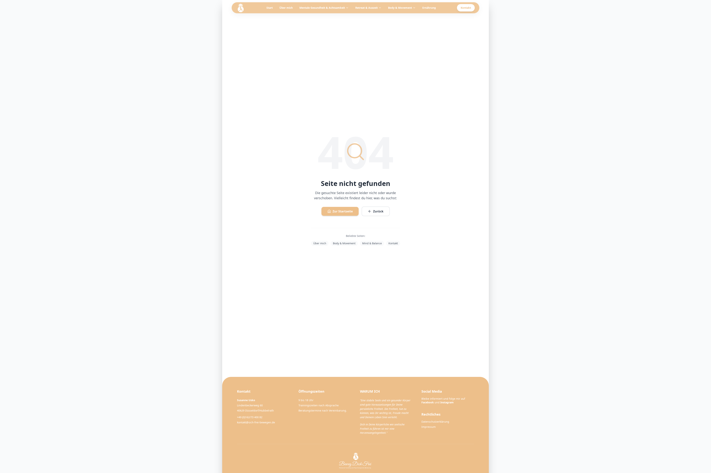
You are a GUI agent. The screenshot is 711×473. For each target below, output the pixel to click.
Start (269, 7)
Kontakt (466, 7)
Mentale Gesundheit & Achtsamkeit (322, 7)
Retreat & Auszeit (366, 7)
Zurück (378, 211)
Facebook (427, 402)
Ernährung (429, 7)
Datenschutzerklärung (435, 421)
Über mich (286, 7)
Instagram (447, 402)
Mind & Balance (372, 243)
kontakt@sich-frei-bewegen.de (256, 422)
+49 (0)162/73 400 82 (249, 417)
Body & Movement (400, 7)
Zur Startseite (343, 211)
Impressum (428, 427)
